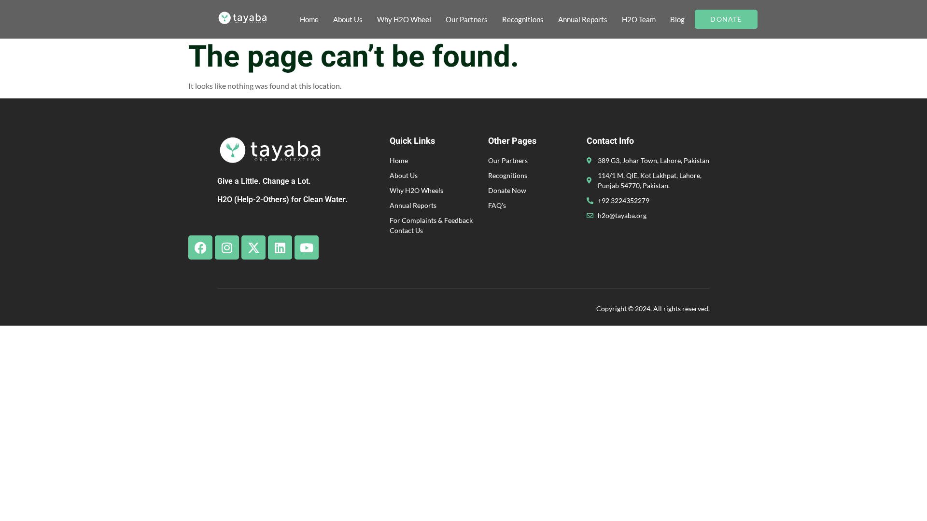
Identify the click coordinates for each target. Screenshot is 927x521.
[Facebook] (200, 247)
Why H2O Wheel (404, 19)
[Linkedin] (280, 247)
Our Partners (467, 19)
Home (309, 19)
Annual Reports (582, 19)
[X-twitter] (253, 247)
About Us (348, 19)
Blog (677, 19)
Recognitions (523, 19)
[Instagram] (227, 247)
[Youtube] (307, 247)
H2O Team (639, 19)
